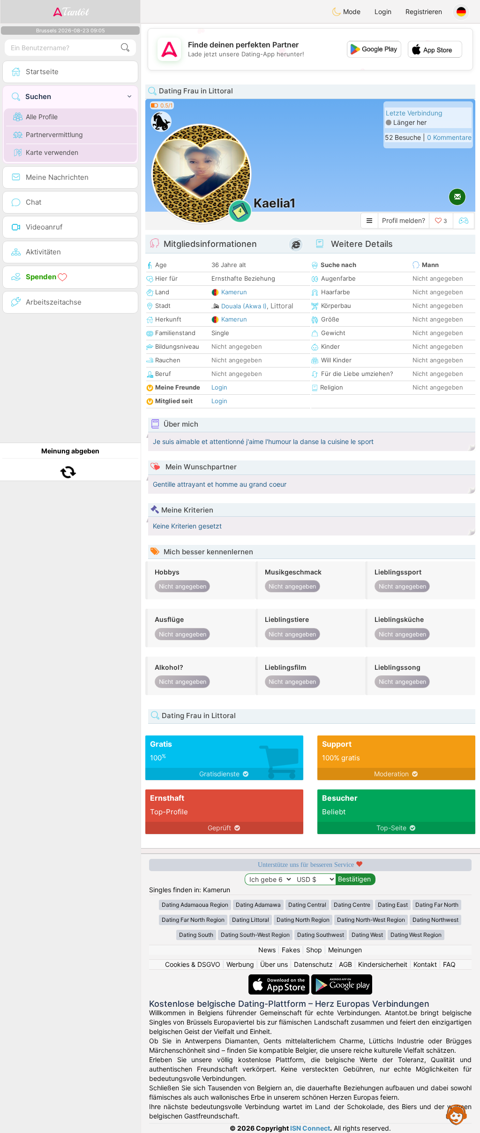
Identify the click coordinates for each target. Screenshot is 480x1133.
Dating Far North (436, 904)
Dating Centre (352, 904)
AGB (345, 964)
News (267, 950)
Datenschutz (313, 964)
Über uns (274, 964)
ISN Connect (310, 1128)
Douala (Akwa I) (244, 306)
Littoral (281, 305)
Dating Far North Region (193, 919)
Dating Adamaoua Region (195, 904)
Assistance (456, 1114)
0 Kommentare (449, 137)
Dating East (393, 904)
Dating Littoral (250, 919)
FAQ (449, 964)
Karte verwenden (52, 152)
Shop (314, 950)
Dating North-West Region (371, 919)
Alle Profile (42, 117)
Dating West (367, 934)
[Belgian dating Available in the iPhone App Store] (279, 979)
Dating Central (307, 904)
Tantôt (75, 12)
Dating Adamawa (258, 904)
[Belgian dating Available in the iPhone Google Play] (341, 979)
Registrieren (423, 11)
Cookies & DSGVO (192, 964)
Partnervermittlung (54, 134)
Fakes (291, 950)
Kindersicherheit (382, 964)
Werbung (240, 964)
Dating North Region (303, 919)
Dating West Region (416, 934)
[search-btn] (125, 47)
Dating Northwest (435, 919)
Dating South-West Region (255, 934)
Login (383, 11)
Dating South (196, 934)
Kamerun (234, 292)
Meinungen (345, 950)
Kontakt (425, 964)
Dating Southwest (320, 934)
